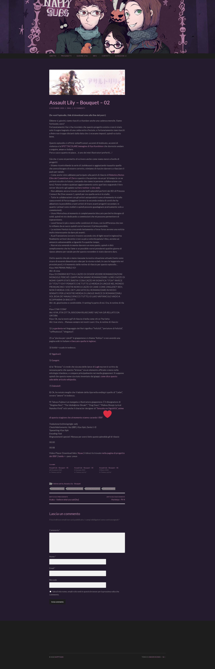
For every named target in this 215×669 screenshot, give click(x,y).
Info (95, 56)
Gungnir (55, 360)
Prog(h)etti (66, 56)
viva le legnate (109, 488)
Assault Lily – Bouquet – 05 (58, 468)
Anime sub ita (58, 484)
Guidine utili (82, 56)
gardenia (58, 328)
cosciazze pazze (57, 488)
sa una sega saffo (93, 488)
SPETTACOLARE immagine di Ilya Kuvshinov (82, 146)
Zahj (69, 108)
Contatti (106, 56)
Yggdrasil (56, 354)
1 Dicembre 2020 (56, 108)
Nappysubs (59, 657)
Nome (52, 556)
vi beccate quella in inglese (83, 341)
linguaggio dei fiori (75, 488)
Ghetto (52, 56)
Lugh (97, 366)
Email (52, 568)
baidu (61, 456)
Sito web (53, 580)
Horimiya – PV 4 (116, 498)
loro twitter (83, 187)
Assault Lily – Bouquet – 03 (83, 468)
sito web (95, 187)
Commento (54, 530)
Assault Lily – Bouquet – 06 (108, 468)
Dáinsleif (56, 386)
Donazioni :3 (120, 56)
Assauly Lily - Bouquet (72, 484)
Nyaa (80, 453)
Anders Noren (155, 657)
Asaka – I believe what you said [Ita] (64, 498)
